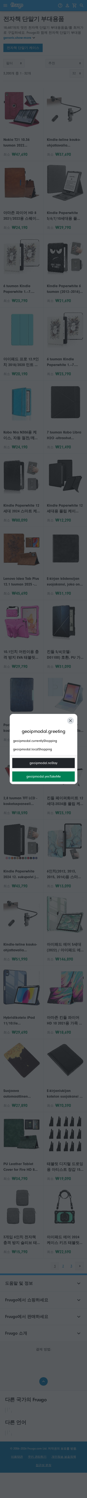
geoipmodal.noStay (43, 763)
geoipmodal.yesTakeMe (43, 776)
